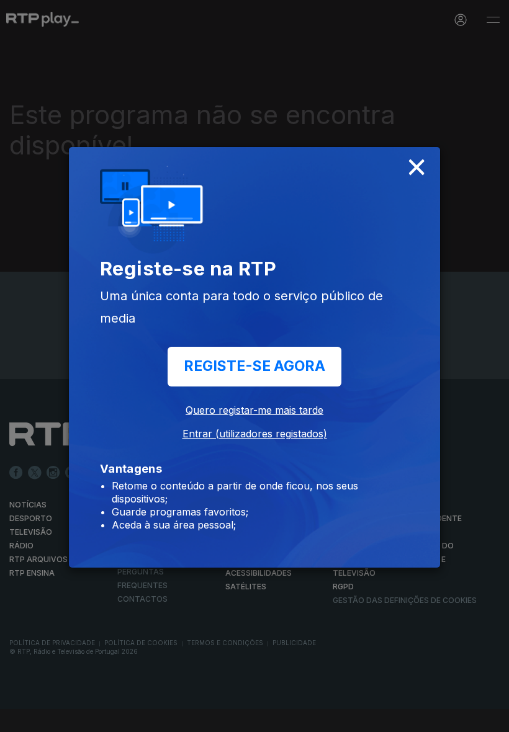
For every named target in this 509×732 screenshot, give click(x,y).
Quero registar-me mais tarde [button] (254, 410)
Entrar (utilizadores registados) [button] (254, 433)
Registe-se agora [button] (254, 366)
